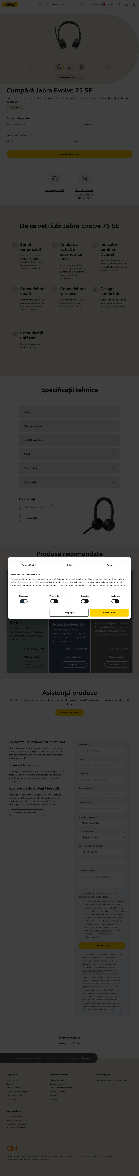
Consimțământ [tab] (29, 565)
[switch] (54, 601)
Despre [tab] (110, 565)
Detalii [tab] (70, 565)
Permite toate (109, 612)
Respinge (69, 612)
